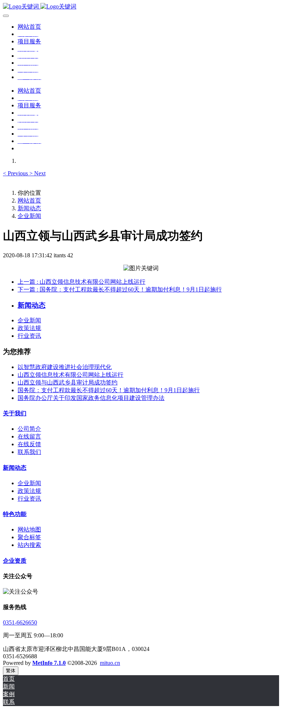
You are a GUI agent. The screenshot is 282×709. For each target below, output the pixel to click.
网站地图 (29, 529)
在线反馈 (29, 444)
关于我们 (14, 413)
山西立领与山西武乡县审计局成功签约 (68, 382)
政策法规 (29, 328)
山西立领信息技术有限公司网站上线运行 (70, 375)
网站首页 (29, 27)
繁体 (10, 670)
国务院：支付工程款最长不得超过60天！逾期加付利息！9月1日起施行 (109, 390)
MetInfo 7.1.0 (49, 663)
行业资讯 (29, 336)
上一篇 (81, 282)
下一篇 (120, 289)
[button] (16, 173)
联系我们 (29, 452)
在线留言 (29, 436)
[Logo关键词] (141, 7)
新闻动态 (29, 208)
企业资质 (14, 561)
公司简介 (29, 429)
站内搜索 (29, 545)
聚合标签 (29, 537)
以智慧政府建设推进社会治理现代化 (65, 367)
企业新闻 (29, 216)
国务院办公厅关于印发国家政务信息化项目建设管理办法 (91, 398)
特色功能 (14, 514)
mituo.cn (110, 663)
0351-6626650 (20, 622)
